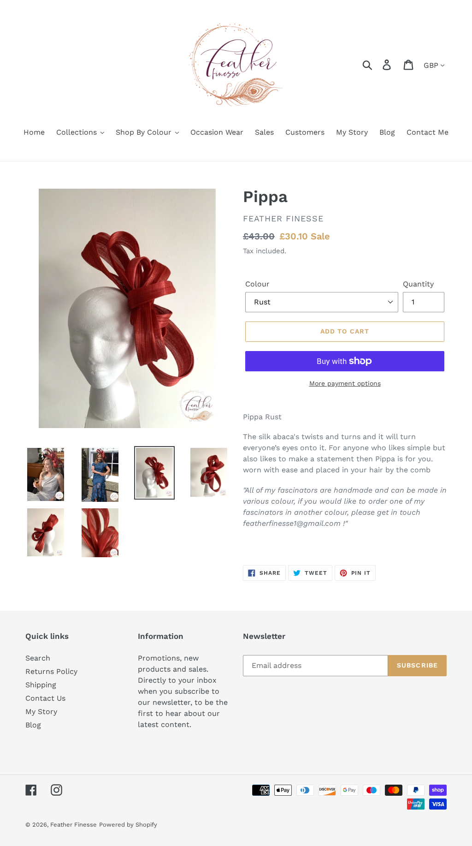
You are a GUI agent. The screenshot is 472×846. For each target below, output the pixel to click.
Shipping (40, 684)
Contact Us (45, 698)
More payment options (345, 383)
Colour (257, 284)
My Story (41, 711)
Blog (33, 725)
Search (37, 658)
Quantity (418, 284)
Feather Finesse (73, 824)
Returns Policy (51, 671)
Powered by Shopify (128, 824)
